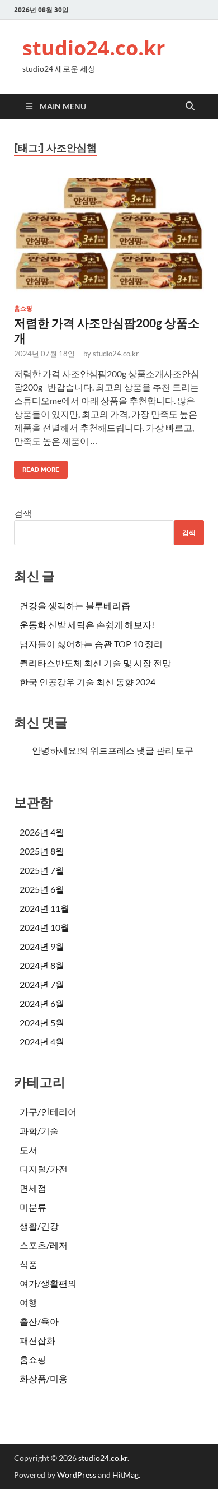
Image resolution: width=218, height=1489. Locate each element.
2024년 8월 (42, 965)
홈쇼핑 (23, 308)
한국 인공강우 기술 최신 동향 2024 (87, 681)
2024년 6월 (42, 1003)
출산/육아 (39, 1321)
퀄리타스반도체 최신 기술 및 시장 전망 (95, 662)
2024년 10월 (44, 927)
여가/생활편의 (48, 1283)
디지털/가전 (44, 1168)
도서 (28, 1149)
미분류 (33, 1207)
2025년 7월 (42, 870)
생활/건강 (39, 1226)
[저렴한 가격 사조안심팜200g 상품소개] (109, 236)
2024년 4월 (42, 1041)
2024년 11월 (44, 908)
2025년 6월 (42, 889)
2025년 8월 (42, 851)
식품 (28, 1264)
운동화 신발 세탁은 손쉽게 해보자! (87, 624)
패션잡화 (37, 1340)
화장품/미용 (44, 1378)
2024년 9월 (42, 946)
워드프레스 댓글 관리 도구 (141, 750)
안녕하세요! (55, 750)
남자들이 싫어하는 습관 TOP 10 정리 (91, 643)
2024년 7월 (42, 984)
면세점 (33, 1187)
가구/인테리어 (48, 1111)
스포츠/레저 (44, 1245)
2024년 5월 (42, 1022)
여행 (28, 1302)
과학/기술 (39, 1130)
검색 (23, 513)
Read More (36, 467)
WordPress (76, 1474)
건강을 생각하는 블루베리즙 (75, 605)
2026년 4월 (42, 832)
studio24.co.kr (93, 48)
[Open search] (190, 106)
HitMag (125, 1474)
